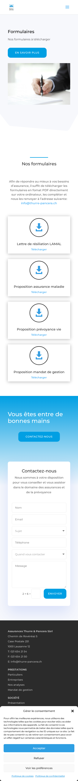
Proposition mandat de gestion (39, 372)
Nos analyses (16, 684)
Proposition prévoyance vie (39, 329)
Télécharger (39, 249)
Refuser (39, 758)
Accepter (39, 748)
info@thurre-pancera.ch (39, 203)
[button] (72, 711)
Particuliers (15, 674)
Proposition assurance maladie (39, 287)
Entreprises (15, 679)
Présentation (16, 702)
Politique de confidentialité (50, 776)
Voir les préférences (39, 768)
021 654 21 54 (19, 651)
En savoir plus (27, 52)
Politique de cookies (23, 776)
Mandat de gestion (20, 689)
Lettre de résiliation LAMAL (39, 244)
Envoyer (55, 593)
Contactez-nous (39, 436)
